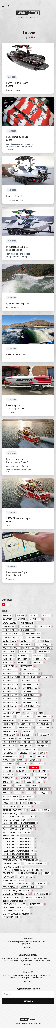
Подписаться (28, 1001)
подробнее (28, 947)
